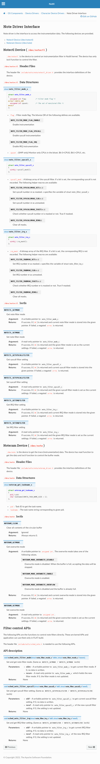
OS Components (15, 13)
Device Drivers (32, 13)
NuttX (52, 4)
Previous (11, 747)
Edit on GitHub (89, 16)
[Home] (4, 13)
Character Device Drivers (52, 13)
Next (90, 747)
